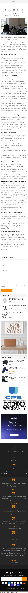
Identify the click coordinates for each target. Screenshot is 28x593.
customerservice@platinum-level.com (14, 468)
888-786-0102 (14, 460)
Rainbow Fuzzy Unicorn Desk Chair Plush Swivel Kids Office (17, 299)
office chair (10, 206)
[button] (12, 371)
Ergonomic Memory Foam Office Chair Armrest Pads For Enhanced (17, 377)
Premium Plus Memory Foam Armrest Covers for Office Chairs (16, 362)
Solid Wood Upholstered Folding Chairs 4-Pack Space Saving (17, 306)
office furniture (13, 37)
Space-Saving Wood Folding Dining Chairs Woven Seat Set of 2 (17, 314)
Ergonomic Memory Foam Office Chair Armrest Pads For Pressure (17, 369)
